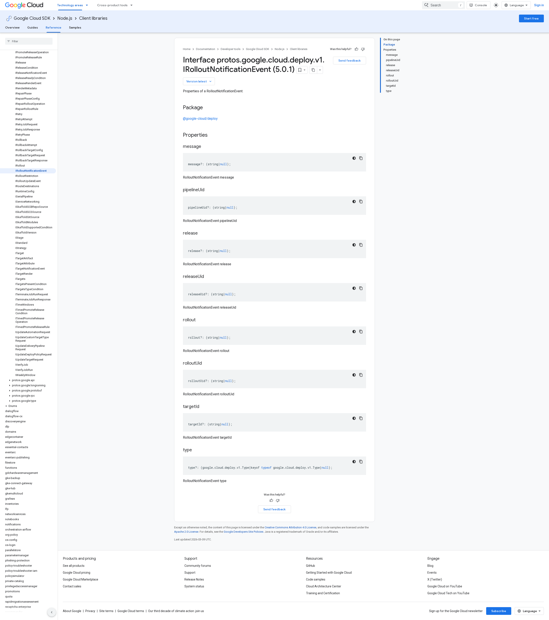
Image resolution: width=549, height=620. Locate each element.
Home (186, 49)
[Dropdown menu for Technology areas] (88, 5)
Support (189, 572)
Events (432, 572)
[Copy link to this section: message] (205, 146)
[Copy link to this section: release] (202, 233)
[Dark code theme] (354, 158)
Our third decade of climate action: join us (176, 611)
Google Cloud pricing (76, 572)
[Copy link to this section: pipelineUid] (208, 190)
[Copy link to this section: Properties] (213, 135)
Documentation (205, 49)
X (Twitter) (434, 579)
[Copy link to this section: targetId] (203, 406)
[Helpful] (356, 49)
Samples (75, 27)
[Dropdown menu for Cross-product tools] (133, 5)
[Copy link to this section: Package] (207, 108)
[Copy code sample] (360, 158)
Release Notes (194, 579)
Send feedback (349, 60)
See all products (73, 565)
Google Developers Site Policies (243, 531)
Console (481, 5)
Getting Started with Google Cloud (329, 572)
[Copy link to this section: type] (196, 450)
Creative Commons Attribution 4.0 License (290, 527)
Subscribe (498, 611)
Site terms (106, 611)
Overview (12, 27)
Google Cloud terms (131, 611)
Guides (32, 27)
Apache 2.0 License (186, 531)
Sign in (539, 5)
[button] (28, 380)
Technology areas (70, 5)
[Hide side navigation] (51, 612)
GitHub (310, 565)
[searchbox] (29, 41)
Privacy (90, 611)
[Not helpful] (363, 49)
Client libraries (93, 18)
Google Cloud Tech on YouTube (448, 593)
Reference (53, 27)
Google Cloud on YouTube (444, 586)
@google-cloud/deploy (200, 119)
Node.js (64, 18)
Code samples (315, 579)
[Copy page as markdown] (313, 70)
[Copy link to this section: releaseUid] (208, 276)
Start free (531, 18)
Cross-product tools (112, 5)
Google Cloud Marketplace (80, 579)
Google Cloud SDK (32, 18)
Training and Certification (323, 593)
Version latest (199, 81)
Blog (430, 565)
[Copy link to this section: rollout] (200, 320)
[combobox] (443, 5)
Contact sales (72, 586)
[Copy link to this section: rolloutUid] (206, 363)
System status (194, 586)
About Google (72, 611)
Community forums (197, 565)
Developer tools (230, 49)
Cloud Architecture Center (323, 586)
